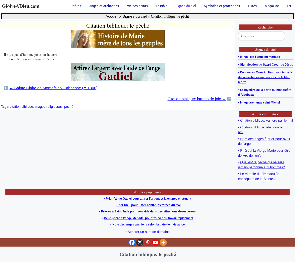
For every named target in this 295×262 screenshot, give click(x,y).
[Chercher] (287, 36)
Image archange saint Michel (260, 102)
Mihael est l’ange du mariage (260, 56)
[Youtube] (155, 242)
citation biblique (21, 107)
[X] (139, 242)
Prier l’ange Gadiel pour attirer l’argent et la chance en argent (148, 198)
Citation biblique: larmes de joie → (197, 99)
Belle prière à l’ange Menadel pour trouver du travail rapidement (148, 218)
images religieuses (49, 107)
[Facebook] (131, 242)
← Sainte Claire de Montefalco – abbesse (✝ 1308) (53, 88)
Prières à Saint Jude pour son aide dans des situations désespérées (148, 211)
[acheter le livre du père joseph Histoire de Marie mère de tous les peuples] (118, 47)
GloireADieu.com (21, 6)
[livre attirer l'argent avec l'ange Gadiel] (118, 80)
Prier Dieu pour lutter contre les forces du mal (148, 205)
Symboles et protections (222, 6)
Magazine (272, 6)
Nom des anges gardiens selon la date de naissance (148, 224)
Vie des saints (137, 6)
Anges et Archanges (104, 6)
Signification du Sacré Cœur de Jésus (266, 64)
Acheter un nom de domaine (149, 232)
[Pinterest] (147, 242)
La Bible (161, 6)
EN (289, 6)
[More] (163, 242)
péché (68, 107)
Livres (252, 6)
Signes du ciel (185, 6)
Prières (76, 6)
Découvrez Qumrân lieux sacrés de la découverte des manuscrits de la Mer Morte (265, 77)
